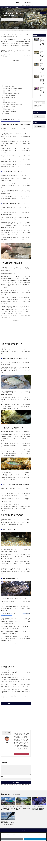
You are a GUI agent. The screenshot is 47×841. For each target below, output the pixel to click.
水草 (35, 106)
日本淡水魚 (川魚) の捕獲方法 (8, 95)
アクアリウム (12, 5)
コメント (3, 764)
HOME (3, 30)
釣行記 (33, 5)
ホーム (2, 5)
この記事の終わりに (6, 113)
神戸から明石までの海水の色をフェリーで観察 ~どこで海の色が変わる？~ (8, 824)
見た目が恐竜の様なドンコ (9, 111)
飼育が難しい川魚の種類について (10, 102)
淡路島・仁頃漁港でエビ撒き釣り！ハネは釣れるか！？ (42, 57)
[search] (43, 102)
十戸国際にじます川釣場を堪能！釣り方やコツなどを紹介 (8, 809)
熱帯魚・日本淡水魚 (20, 5)
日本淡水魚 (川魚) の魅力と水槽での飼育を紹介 (20, 30)
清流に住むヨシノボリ (8, 109)
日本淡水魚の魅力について (8, 86)
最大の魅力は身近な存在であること (11, 93)
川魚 (37, 106)
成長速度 (35, 105)
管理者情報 (7, 5)
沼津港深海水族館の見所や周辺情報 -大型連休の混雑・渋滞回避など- (39, 809)
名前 (2, 776)
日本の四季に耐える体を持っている (11, 90)
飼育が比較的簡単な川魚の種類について (12, 99)
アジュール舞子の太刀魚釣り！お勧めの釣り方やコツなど (42, 81)
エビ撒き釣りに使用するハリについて (42, 70)
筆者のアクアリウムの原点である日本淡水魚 (13, 88)
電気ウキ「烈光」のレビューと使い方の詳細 (42, 93)
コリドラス (39, 105)
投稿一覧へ (21, 753)
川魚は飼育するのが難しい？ (8, 97)
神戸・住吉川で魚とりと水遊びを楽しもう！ (23, 809)
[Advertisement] (16, 71)
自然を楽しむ (28, 5)
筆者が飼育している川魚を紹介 (9, 106)
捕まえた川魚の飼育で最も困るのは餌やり (12, 104)
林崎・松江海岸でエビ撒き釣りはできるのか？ (42, 46)
